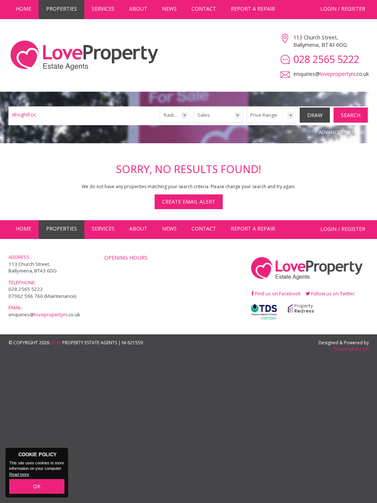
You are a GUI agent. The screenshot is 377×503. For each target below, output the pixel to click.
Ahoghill (24, 114)
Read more (19, 474)
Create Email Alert (188, 201)
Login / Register (342, 8)
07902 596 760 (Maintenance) (42, 296)
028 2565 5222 (25, 289)
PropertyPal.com (351, 349)
